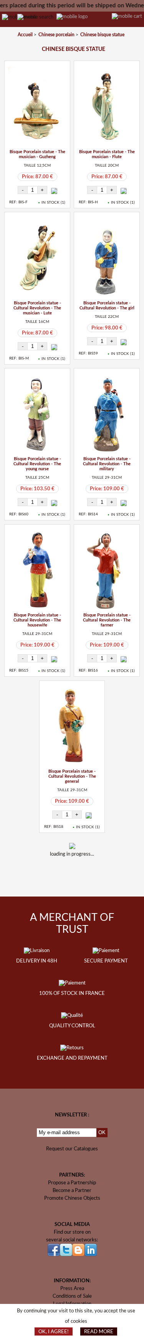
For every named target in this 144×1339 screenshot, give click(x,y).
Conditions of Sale (72, 1296)
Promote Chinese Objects (72, 1198)
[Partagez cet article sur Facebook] (63, 878)
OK (102, 1132)
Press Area (72, 1288)
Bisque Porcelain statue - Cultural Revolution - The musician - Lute (37, 308)
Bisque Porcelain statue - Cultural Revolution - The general (72, 776)
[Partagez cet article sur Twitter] (83, 878)
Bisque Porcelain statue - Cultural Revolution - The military (107, 464)
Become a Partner (72, 1190)
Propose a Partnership (72, 1182)
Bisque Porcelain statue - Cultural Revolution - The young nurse (37, 464)
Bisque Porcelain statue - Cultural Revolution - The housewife (37, 620)
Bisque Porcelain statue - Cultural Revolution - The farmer (107, 620)
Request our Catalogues (72, 1149)
